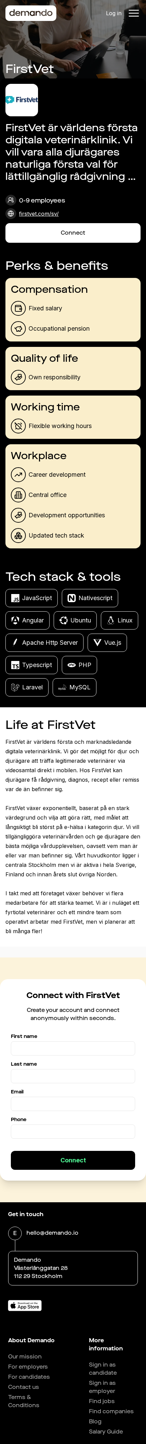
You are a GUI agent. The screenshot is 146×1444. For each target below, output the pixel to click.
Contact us (23, 1387)
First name (24, 1036)
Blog (95, 1421)
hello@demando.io (52, 1232)
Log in (114, 13)
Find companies (111, 1411)
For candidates (29, 1376)
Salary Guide (106, 1431)
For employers (28, 1366)
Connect (73, 232)
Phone (18, 1119)
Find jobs (102, 1401)
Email (17, 1092)
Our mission (25, 1356)
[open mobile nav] (134, 13)
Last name (24, 1064)
